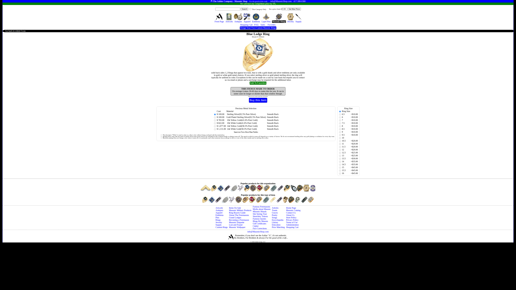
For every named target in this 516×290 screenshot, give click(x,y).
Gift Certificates (259, 223)
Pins (217, 217)
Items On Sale (235, 208)
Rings (218, 220)
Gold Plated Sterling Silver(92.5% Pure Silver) (246, 117)
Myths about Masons (261, 209)
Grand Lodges (235, 217)
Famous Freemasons (261, 207)
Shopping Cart (292, 227)
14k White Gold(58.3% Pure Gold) (241, 129)
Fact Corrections (260, 228)
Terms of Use (292, 222)
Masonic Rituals (259, 211)
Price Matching (278, 227)
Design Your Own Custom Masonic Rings (258, 28)
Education (276, 225)
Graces (275, 213)
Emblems (219, 215)
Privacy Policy (292, 220)
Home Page (291, 208)
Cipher (256, 226)
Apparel (219, 213)
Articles (275, 208)
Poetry (274, 215)
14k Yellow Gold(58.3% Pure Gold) (242, 126)
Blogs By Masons (260, 221)
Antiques (219, 210)
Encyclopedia (277, 220)
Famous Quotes (259, 219)
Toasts (274, 210)
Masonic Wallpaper (237, 227)
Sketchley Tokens (260, 216)
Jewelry (219, 222)
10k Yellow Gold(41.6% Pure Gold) (242, 120)
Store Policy (291, 217)
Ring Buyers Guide (237, 213)
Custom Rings (222, 227)
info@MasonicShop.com (258, 232)
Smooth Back (273, 114)
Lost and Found (235, 225)
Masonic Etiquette (236, 222)
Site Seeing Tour (260, 214)
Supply (219, 225)
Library (275, 222)
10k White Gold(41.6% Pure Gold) (241, 123)
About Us (290, 215)
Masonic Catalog (293, 210)
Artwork (219, 208)
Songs (274, 217)
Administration (292, 225)
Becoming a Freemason (239, 220)
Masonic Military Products (240, 210)
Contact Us (291, 213)
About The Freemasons (239, 215)
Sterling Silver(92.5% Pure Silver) (241, 114)
